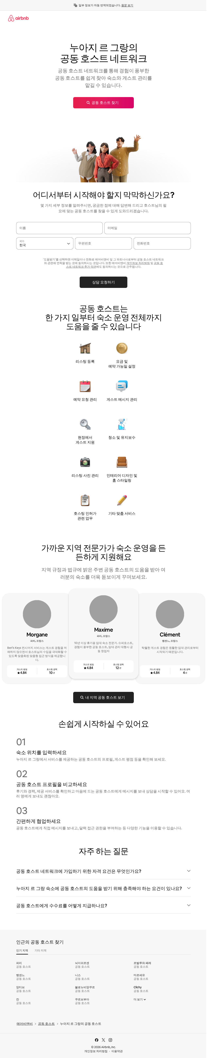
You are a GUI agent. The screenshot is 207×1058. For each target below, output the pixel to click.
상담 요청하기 (103, 282)
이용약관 (117, 1051)
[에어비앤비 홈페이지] (18, 18)
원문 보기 (127, 5)
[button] (103, 871)
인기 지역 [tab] (22, 950)
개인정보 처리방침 (96, 1051)
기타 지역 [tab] (40, 950)
